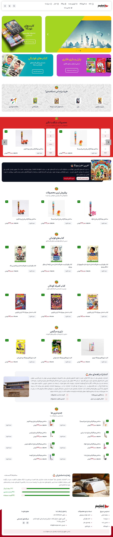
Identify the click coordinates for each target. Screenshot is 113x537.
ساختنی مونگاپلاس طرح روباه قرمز (33, 149)
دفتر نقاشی (35, 106)
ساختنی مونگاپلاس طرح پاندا (92, 455)
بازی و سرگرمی (99, 106)
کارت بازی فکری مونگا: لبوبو (100, 358)
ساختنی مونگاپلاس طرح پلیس (38, 432)
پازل (78, 106)
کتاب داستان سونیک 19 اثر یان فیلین (97, 312)
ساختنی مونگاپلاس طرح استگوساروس (36, 444)
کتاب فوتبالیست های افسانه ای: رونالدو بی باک (23, 265)
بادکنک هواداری (13, 106)
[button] (108, 34)
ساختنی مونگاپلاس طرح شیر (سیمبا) (87, 149)
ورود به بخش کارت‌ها (29, 41)
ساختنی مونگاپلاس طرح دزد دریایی (91, 432)
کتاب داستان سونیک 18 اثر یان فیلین (61, 312)
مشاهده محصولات (72, 70)
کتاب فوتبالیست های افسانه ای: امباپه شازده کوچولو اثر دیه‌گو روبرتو (92, 265)
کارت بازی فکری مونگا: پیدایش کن (26, 358)
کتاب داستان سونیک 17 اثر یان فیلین (25, 312)
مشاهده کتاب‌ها (63, 39)
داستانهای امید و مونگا (56, 106)
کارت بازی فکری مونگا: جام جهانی (62, 358)
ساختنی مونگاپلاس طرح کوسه (38, 455)
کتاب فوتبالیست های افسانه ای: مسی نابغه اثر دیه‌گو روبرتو (57, 265)
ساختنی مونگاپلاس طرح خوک (99, 219)
